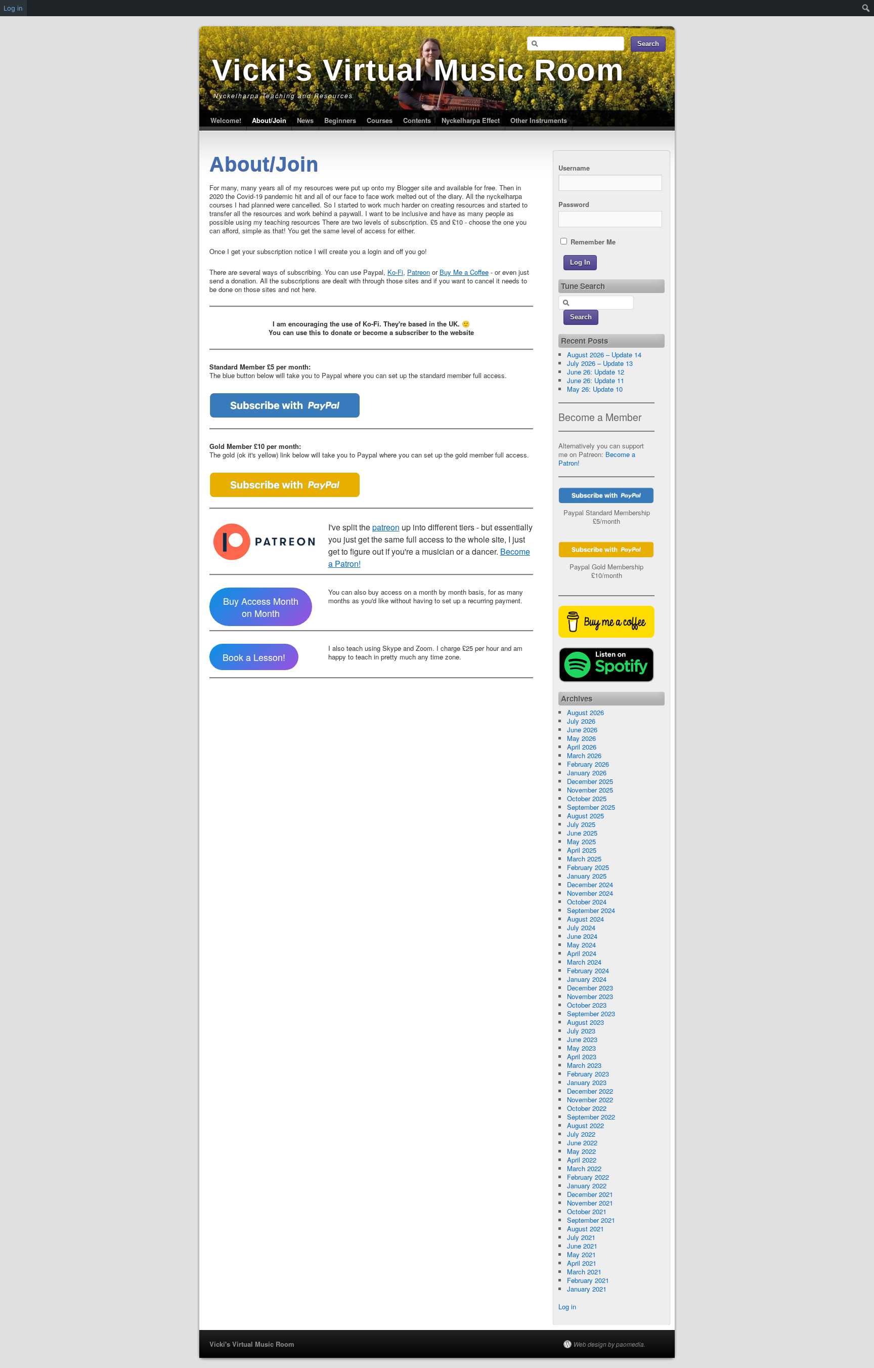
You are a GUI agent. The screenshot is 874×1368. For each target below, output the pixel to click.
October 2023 (586, 1005)
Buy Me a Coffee (464, 272)
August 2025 (585, 815)
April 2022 (581, 1160)
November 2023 (590, 996)
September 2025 (591, 807)
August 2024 (585, 919)
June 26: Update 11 (595, 380)
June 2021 (582, 1246)
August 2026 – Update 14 (604, 354)
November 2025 (590, 790)
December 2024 (590, 884)
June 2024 (582, 936)
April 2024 (581, 953)
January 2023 (586, 1082)
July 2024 (581, 927)
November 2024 (590, 893)
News (305, 120)
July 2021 (581, 1237)
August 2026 (585, 712)
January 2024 (586, 979)
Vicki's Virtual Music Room (418, 70)
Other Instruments (538, 120)
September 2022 (591, 1117)
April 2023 (581, 1056)
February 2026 (588, 764)
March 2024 (584, 962)
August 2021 (585, 1228)
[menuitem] (866, 8)
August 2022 (585, 1125)
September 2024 (591, 910)
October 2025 (586, 798)
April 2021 (581, 1263)
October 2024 (586, 901)
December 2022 (590, 1091)
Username (574, 167)
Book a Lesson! (254, 657)
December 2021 (590, 1194)
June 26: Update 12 (595, 372)
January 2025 (586, 876)
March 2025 (584, 858)
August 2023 (585, 1022)
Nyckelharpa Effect (471, 120)
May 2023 (581, 1048)
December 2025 (590, 781)
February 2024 (588, 970)
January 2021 (586, 1289)
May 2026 (581, 738)
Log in (567, 1306)
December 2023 (590, 987)
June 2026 (582, 729)
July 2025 (581, 824)
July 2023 (581, 1030)
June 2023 (582, 1039)
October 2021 (586, 1211)
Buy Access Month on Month (260, 606)
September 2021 (591, 1220)
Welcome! (225, 120)
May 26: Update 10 (595, 389)
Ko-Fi (395, 272)
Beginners (340, 120)
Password (573, 204)
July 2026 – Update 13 (600, 363)
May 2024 (581, 944)
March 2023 (584, 1065)
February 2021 (588, 1280)
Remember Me (592, 241)
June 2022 (582, 1142)
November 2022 (590, 1099)
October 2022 (586, 1108)
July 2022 (581, 1134)
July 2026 (581, 721)
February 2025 (588, 867)
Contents (417, 120)
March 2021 (584, 1271)
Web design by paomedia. (609, 1344)
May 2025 (581, 841)
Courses (379, 120)
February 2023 (588, 1074)
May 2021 (581, 1254)
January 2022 (586, 1185)
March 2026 (584, 755)
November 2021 (590, 1203)
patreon (386, 527)
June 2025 (582, 833)
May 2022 (581, 1151)
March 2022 (584, 1168)
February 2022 (588, 1177)
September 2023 (591, 1013)
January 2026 (586, 772)
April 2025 (581, 850)
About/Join (269, 120)
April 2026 (581, 747)
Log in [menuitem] (13, 8)
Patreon (418, 272)
